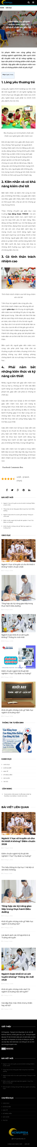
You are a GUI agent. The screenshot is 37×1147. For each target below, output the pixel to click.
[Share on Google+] (18, 490)
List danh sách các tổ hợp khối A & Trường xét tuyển (15, 936)
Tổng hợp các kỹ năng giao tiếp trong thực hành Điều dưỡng (17, 604)
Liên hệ (27, 1144)
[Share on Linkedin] (29, 490)
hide (11, 74)
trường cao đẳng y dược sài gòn (15, 796)
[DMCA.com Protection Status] (7, 1048)
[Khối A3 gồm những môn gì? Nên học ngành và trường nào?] (18, 695)
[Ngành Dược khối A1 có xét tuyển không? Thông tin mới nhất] (18, 623)
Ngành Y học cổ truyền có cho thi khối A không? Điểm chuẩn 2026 (18, 565)
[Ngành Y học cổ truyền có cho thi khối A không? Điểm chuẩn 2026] (18, 550)
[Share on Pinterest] (24, 490)
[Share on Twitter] (12, 490)
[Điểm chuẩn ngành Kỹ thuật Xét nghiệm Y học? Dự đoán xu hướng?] (18, 656)
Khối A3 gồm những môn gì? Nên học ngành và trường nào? (17, 711)
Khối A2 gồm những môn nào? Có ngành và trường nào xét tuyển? (15, 990)
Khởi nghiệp (7, 768)
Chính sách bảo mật (14, 1144)
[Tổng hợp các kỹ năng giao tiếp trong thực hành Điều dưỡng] (18, 588)
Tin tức (5, 781)
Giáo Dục (6, 764)
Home (2, 8)
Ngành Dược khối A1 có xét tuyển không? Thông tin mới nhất (15, 636)
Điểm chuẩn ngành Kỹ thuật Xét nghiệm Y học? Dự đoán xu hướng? (16, 672)
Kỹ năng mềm (7, 774)
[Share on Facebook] (7, 490)
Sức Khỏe (6, 778)
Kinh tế (5, 771)
